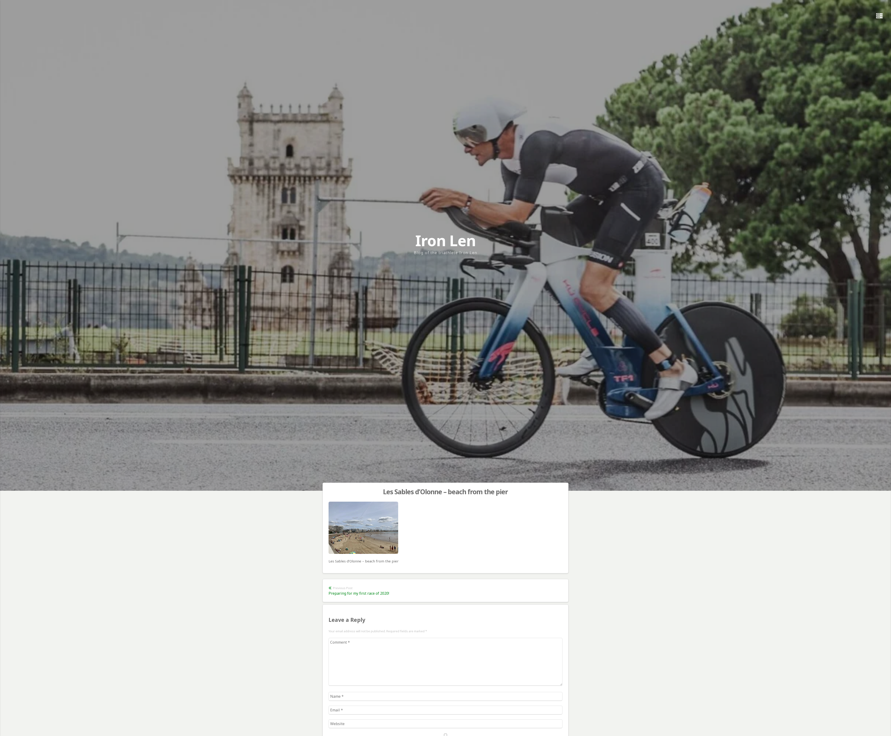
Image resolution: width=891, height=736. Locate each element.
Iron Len (445, 240)
